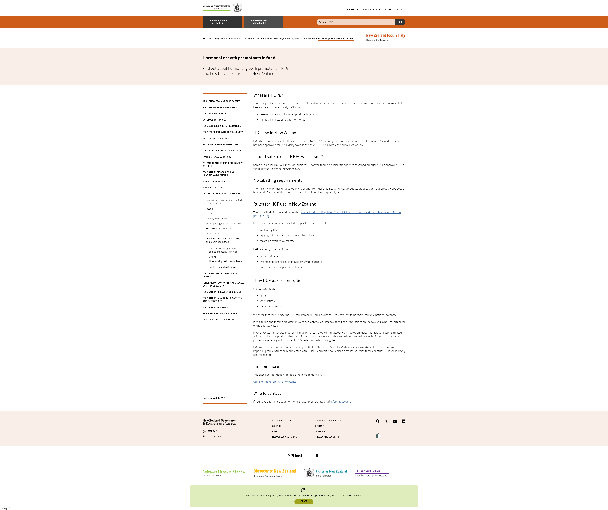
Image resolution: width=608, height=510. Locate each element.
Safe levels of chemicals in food (245, 38)
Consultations (371, 10)
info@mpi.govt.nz (341, 401)
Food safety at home (218, 38)
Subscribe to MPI (281, 421)
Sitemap (319, 426)
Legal (275, 432)
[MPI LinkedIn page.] (403, 421)
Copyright (320, 432)
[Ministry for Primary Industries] (222, 8)
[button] (222, 22)
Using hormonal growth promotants (274, 381)
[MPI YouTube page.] (395, 422)
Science (276, 426)
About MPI (352, 10)
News (388, 10)
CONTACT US (214, 437)
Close (304, 502)
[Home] (204, 38)
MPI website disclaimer (328, 421)
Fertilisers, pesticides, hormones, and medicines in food (289, 38)
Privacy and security (327, 437)
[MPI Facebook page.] (378, 421)
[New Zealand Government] (220, 422)
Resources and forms (284, 437)
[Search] (400, 22)
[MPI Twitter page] (386, 422)
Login (399, 10)
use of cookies (353, 495)
